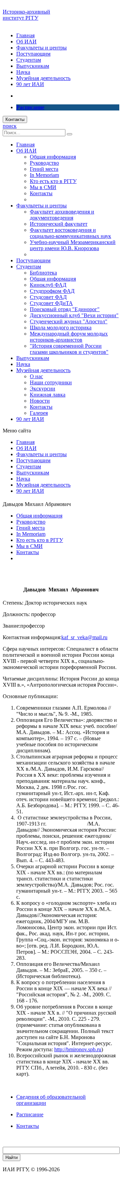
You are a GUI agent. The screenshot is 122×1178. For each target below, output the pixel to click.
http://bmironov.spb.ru (77, 1049)
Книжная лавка (47, 395)
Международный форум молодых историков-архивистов (69, 337)
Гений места (44, 169)
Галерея (39, 413)
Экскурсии (42, 388)
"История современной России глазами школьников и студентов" (69, 349)
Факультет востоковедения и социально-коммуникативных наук (70, 233)
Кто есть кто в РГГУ (53, 181)
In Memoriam (44, 175)
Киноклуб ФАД (48, 285)
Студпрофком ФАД (52, 291)
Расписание (29, 1114)
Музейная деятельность (43, 78)
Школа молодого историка (61, 327)
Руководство (44, 163)
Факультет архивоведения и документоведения (62, 215)
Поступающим (33, 54)
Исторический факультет (58, 224)
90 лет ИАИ (30, 84)
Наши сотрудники (51, 382)
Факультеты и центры (41, 47)
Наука (23, 72)
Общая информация (53, 157)
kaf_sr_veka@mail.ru (84, 637)
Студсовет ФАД (48, 297)
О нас (36, 376)
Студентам (28, 60)
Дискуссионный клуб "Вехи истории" (74, 315)
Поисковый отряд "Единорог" (65, 309)
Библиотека (43, 273)
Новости (40, 401)
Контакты (14, 119)
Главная (25, 35)
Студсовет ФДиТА (51, 303)
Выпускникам (32, 66)
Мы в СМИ (43, 187)
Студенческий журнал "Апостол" (68, 321)
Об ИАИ (26, 41)
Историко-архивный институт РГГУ (26, 15)
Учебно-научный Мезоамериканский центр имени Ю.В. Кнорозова (73, 245)
